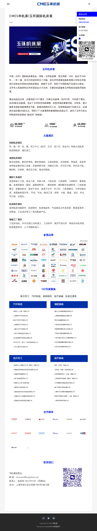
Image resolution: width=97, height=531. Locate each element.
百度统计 (57, 526)
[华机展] (48, 4)
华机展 (55, 523)
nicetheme (50, 526)
